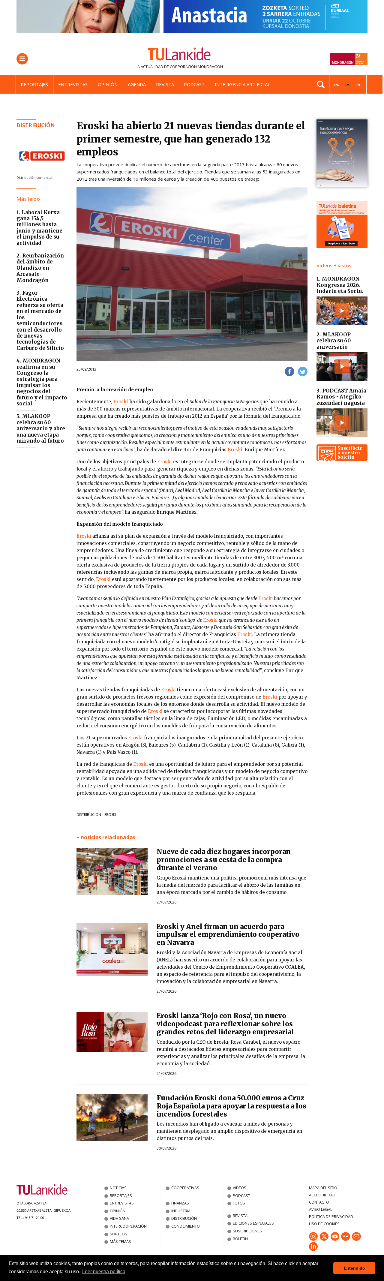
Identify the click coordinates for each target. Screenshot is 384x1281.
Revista (165, 84)
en (359, 84)
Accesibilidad (322, 1195)
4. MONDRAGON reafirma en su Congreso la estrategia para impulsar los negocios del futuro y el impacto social (41, 382)
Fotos (239, 1203)
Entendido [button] (354, 1268)
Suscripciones (247, 1231)
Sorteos (118, 1234)
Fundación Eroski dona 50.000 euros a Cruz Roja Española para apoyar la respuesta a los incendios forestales (231, 1106)
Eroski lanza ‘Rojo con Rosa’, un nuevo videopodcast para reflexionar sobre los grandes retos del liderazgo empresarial (225, 1024)
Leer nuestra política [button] (103, 1271)
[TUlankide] (179, 55)
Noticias (118, 1187)
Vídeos (239, 1187)
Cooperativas (185, 1187)
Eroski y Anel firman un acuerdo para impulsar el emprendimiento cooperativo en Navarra (228, 934)
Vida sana (119, 1218)
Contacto (319, 1202)
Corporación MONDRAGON (196, 66)
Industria (180, 1210)
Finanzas (180, 1203)
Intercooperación (128, 1226)
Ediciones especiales (253, 1223)
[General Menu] (22, 59)
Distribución (35, 125)
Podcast (194, 84)
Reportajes (34, 84)
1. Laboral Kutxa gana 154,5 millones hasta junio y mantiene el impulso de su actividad (39, 227)
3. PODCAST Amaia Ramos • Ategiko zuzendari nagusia (341, 396)
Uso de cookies (324, 1223)
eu (336, 84)
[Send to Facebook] (289, 371)
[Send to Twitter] (303, 371)
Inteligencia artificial (242, 84)
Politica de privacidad (331, 1216)
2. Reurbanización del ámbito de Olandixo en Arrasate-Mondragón (40, 268)
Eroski (120, 401)
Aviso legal (320, 1209)
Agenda (137, 84)
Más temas (120, 1241)
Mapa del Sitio (323, 1187)
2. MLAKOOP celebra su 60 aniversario (333, 340)
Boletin (240, 1238)
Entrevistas (73, 84)
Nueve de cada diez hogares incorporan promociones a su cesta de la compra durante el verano (224, 859)
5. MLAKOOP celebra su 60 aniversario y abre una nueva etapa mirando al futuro (40, 428)
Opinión (108, 84)
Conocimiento (185, 1226)
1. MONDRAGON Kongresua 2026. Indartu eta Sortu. (339, 284)
